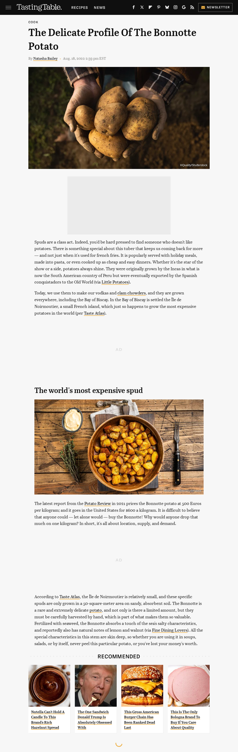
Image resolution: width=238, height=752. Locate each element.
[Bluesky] (167, 8)
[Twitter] (142, 8)
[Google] (184, 8)
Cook (33, 21)
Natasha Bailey (45, 58)
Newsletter (218, 7)
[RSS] (192, 8)
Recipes (79, 7)
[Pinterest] (158, 8)
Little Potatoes (115, 282)
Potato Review (97, 503)
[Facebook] (133, 8)
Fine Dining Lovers (169, 630)
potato (95, 610)
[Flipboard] (150, 8)
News (99, 7)
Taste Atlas (94, 313)
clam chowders (131, 293)
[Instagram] (175, 8)
